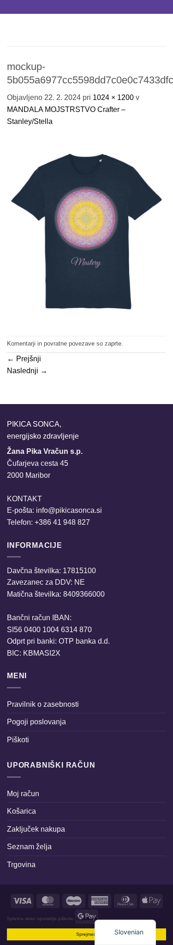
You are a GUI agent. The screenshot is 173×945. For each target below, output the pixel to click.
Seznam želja (29, 847)
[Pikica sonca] (84, 30)
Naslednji (27, 371)
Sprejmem (86, 934)
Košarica (21, 811)
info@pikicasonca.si (69, 510)
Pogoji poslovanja (36, 722)
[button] (12, 29)
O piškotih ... (89, 918)
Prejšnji (24, 359)
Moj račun (23, 794)
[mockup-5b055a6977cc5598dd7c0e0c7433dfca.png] (86, 231)
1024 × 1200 (113, 97)
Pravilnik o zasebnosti (43, 704)
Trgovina (21, 865)
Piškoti (18, 740)
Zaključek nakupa (36, 829)
